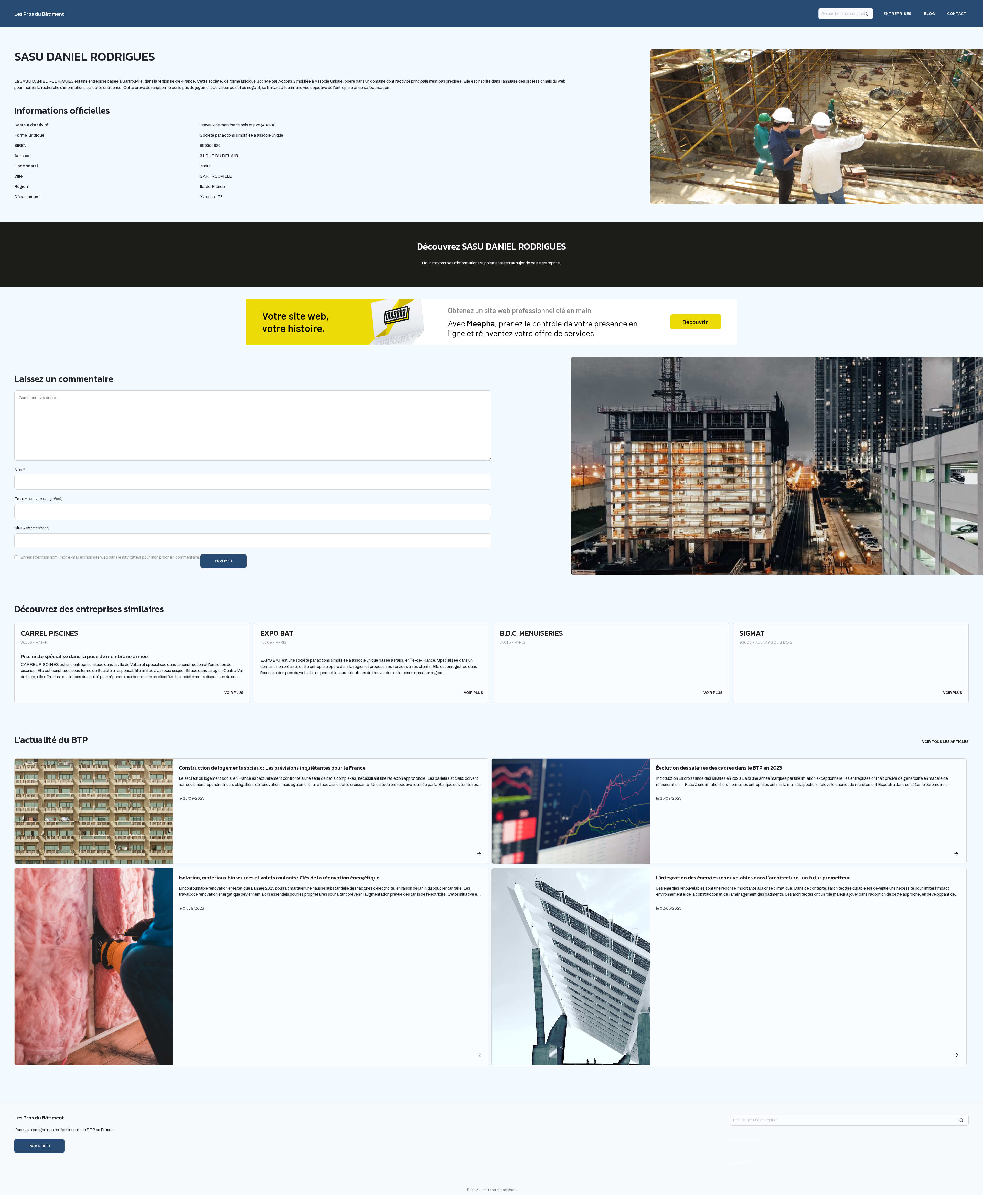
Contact (957, 14)
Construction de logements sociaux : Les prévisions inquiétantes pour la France (272, 768)
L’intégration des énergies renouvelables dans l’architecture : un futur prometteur (753, 877)
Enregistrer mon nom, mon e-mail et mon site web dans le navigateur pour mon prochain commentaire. (110, 557)
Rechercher (866, 14)
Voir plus (233, 693)
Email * (38, 499)
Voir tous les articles (945, 742)
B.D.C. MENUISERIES (531, 633)
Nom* (19, 469)
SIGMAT (752, 633)
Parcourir (39, 1146)
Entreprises (897, 14)
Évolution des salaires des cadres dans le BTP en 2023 (719, 768)
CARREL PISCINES (49, 633)
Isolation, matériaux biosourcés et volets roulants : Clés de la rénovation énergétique (279, 877)
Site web (31, 528)
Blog (929, 14)
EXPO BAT (276, 633)
